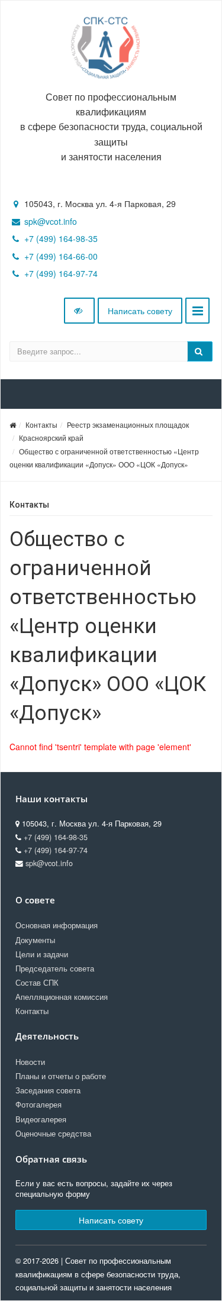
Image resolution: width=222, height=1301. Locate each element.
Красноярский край (51, 437)
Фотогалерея (38, 1104)
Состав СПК (37, 982)
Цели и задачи (41, 954)
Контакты (41, 424)
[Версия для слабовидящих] (79, 311)
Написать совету (140, 311)
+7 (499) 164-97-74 (61, 273)
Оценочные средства (53, 1133)
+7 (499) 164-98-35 (61, 238)
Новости (30, 1062)
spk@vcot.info (50, 221)
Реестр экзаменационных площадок (128, 424)
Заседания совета (48, 1090)
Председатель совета (54, 968)
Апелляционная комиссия (61, 997)
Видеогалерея (40, 1119)
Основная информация (56, 925)
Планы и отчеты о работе (60, 1076)
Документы (35, 940)
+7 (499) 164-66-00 (61, 256)
